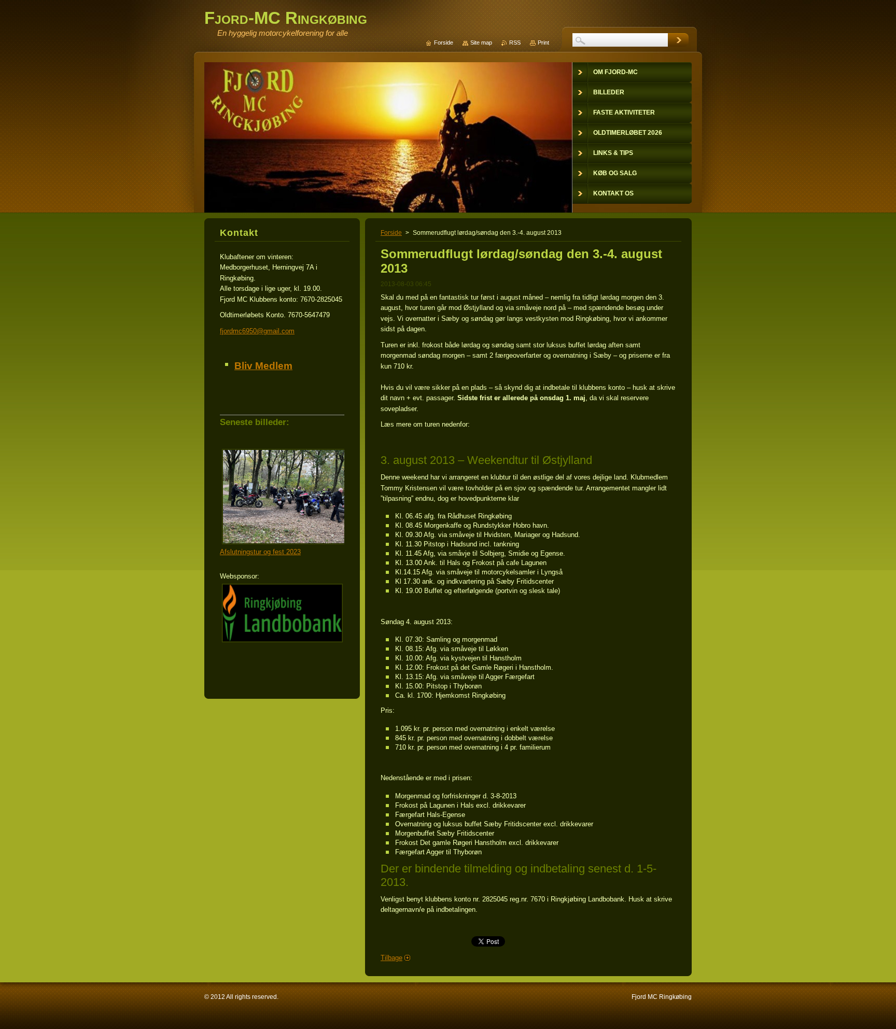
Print (543, 42)
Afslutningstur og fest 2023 (260, 552)
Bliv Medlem (263, 365)
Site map (481, 42)
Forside (391, 233)
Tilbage (391, 958)
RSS (515, 42)
